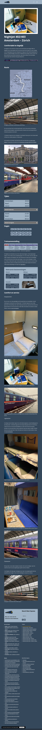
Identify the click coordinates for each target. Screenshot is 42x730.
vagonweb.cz (22, 264)
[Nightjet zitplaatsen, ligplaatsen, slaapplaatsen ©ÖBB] (21, 61)
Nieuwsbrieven (25, 665)
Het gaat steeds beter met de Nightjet (11, 698)
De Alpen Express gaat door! (9, 700)
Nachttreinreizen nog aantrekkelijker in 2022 (12, 660)
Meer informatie (16, 727)
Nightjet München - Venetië (27, 634)
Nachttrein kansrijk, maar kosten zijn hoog (12, 674)
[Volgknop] (23, 620)
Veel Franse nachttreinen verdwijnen (11, 723)
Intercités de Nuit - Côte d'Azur (28, 627)
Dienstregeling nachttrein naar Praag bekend (12, 661)
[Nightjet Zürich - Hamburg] (21, 32)
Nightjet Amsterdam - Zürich (27, 637)
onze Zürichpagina (15, 308)
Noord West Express (28, 611)
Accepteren (22, 727)
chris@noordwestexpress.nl (30, 669)
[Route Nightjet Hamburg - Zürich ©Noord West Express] (21, 97)
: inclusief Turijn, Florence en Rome (12, 630)
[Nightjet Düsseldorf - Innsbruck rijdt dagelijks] (21, 230)
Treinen (23, 624)
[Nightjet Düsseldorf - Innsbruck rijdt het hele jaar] (21, 235)
